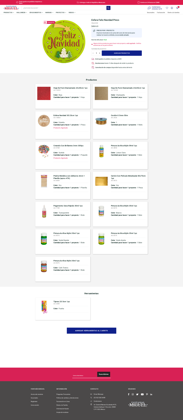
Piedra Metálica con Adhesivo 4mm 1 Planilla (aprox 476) (69, 177)
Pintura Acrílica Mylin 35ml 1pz (124, 205)
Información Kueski (62, 409)
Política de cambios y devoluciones (67, 398)
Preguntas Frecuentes (63, 394)
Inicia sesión (35, 405)
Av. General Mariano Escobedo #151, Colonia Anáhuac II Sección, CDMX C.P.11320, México (105, 407)
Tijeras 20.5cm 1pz (61, 301)
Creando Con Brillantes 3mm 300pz (68, 145)
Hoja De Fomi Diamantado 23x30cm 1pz (70, 88)
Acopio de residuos (62, 412)
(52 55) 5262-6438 (99, 398)
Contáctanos (98, 401)
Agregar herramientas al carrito (91, 331)
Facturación (161, 12)
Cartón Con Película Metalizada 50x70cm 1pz (128, 177)
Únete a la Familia (62, 405)
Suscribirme (104, 374)
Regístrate (34, 401)
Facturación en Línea (63, 401)
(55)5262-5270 (157, 9)
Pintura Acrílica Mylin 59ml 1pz (124, 145)
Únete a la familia (173, 12)
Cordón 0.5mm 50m (119, 115)
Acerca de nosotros (37, 394)
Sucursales (150, 12)
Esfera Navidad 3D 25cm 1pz (65, 115)
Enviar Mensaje (98, 394)
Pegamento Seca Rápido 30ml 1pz (68, 205)
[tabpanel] (64, 41)
